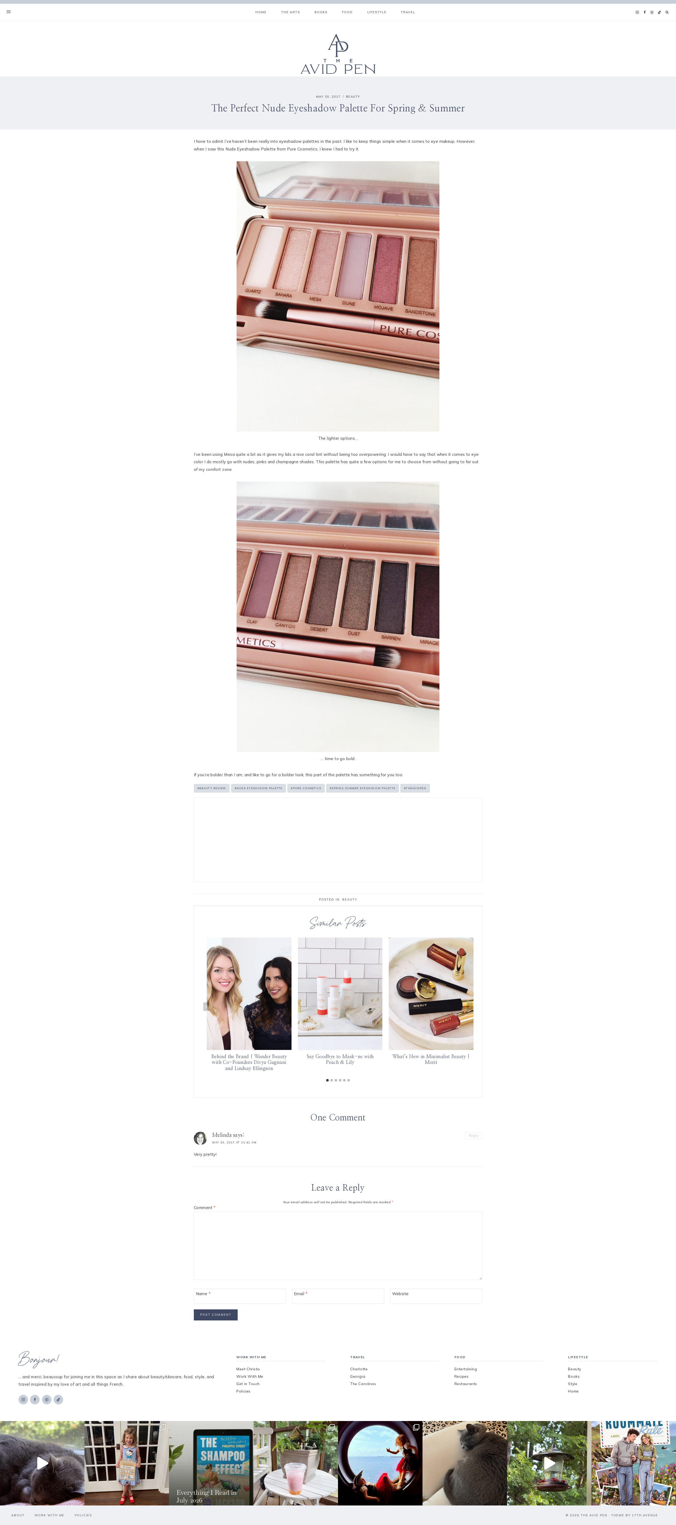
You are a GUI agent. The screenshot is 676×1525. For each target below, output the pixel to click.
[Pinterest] (652, 12)
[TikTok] (659, 12)
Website (400, 1293)
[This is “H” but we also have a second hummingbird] (549, 1463)
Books (574, 1376)
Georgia (357, 1376)
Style (572, 1383)
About (18, 1515)
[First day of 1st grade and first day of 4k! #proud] (126, 1463)
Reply (473, 1135)
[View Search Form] (667, 12)
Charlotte (359, 1369)
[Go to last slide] (206, 1006)
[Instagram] (637, 12)
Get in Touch (248, 1383)
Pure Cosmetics (306, 788)
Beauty (353, 96)
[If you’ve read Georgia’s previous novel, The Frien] (634, 1463)
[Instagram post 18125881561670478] (464, 1463)
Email (300, 1293)
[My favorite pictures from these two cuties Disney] (380, 1463)
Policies (243, 1391)
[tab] (327, 1080)
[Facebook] (644, 12)
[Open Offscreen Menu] (8, 12)
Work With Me (249, 1376)
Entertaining (465, 1369)
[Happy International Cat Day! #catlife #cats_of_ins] (42, 1463)
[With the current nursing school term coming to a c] (211, 1463)
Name (203, 1293)
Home (260, 12)
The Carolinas (363, 1383)
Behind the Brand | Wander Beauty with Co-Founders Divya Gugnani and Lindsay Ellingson (249, 1063)
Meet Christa (248, 1369)
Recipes (461, 1376)
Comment (204, 1207)
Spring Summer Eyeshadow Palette (362, 788)
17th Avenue (645, 1515)
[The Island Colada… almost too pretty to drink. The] (295, 1463)
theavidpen (415, 788)
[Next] (470, 1006)
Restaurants (465, 1383)
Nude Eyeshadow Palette (259, 788)
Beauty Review (212, 788)
